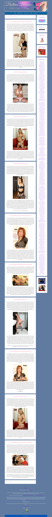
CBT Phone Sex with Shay (20, 299)
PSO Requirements (26, 506)
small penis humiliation (42, 238)
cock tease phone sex (42, 104)
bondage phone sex (42, 88)
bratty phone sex (42, 90)
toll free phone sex (41, 267)
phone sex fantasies (42, 203)
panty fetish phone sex (42, 193)
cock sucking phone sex (42, 103)
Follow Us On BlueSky (42, 30)
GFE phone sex (42, 151)
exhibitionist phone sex (42, 133)
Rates (31, 13)
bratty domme (42, 89)
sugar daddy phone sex (42, 257)
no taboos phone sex (42, 187)
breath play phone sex (42, 92)
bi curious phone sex (42, 74)
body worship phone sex (42, 87)
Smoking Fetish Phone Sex (42, 241)
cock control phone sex (42, 102)
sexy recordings (42, 231)
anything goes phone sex (42, 66)
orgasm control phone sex (41, 189)
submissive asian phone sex (42, 251)
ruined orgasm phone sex (41, 225)
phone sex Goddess (42, 208)
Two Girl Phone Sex (42, 269)
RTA (27, 487)
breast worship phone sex (41, 91)
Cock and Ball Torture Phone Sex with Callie (20, 442)
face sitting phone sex (42, 137)
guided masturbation (42, 158)
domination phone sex (42, 123)
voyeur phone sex (41, 272)
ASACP (25, 487)
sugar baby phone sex (42, 256)
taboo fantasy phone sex (42, 259)
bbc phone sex (42, 71)
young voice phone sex (42, 273)
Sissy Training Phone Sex (42, 234)
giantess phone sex (42, 152)
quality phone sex (42, 219)
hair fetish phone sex (42, 161)
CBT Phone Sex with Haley (20, 163)
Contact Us (35, 13)
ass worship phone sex (42, 68)
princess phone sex (42, 218)
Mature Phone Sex (41, 178)
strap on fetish (42, 249)
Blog (15, 13)
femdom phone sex (42, 140)
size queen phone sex (42, 235)
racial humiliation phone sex (42, 220)
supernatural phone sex (42, 258)
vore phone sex (42, 271)
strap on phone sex (42, 250)
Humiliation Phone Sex (42, 163)
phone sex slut (42, 214)
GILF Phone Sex (42, 153)
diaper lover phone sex (42, 121)
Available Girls (20, 13)
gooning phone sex (42, 157)
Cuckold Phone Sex (42, 114)
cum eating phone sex (42, 118)
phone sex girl (42, 206)
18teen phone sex (42, 61)
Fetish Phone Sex (42, 142)
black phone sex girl (42, 84)
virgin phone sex (42, 270)
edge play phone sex (42, 126)
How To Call (26, 13)
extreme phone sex (42, 134)
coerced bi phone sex (42, 107)
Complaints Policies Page (30, 495)
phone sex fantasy (41, 204)
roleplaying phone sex (42, 224)
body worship (42, 86)
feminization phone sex (42, 141)
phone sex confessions (42, 202)
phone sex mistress (42, 209)
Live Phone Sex (42, 177)
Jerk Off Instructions (42, 171)
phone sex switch (42, 215)
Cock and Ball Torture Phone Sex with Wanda (20, 264)
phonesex (42, 217)
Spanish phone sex (41, 243)
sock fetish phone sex (42, 242)
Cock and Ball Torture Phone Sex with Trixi (20, 215)
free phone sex (42, 150)
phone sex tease (42, 216)
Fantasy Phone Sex (42, 138)
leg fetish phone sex (42, 176)
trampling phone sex (42, 268)
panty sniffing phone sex (42, 195)
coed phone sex (42, 106)
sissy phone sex (42, 233)
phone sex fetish (42, 205)
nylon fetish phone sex (42, 188)
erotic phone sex (42, 132)
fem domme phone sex (42, 139)
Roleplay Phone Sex (42, 223)
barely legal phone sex (42, 70)
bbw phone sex (42, 72)
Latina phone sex (42, 175)
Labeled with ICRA (25, 488)
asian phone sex (42, 67)
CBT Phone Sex (42, 93)
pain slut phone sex (42, 191)
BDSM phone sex (42, 73)
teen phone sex (42, 265)
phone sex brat (42, 201)
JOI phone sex (42, 172)
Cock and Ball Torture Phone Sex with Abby (20, 21)
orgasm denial (42, 190)
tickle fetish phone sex (42, 266)
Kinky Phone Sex (42, 173)
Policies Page (24, 495)
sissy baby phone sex (42, 232)
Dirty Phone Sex (42, 122)
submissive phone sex (42, 254)
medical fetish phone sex (42, 179)
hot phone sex (42, 162)
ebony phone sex (42, 125)
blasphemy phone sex (42, 85)
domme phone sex (42, 124)
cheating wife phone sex (42, 99)
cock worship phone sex (42, 105)
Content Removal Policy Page (39, 495)
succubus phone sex (42, 255)
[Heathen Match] (41, 54)
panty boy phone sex (42, 192)
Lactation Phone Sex (42, 174)
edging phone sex (42, 127)
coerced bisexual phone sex (42, 108)
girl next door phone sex (42, 154)
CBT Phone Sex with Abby (20, 72)
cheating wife (42, 98)
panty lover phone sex (42, 194)
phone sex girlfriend (42, 207)
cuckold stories (42, 115)
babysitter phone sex (42, 69)
